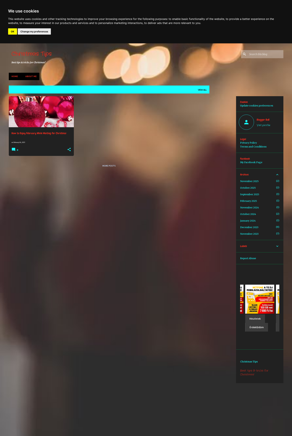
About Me (31, 76)
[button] (69, 149)
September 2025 (249, 194)
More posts (109, 166)
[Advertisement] (252, 119)
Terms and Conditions (253, 146)
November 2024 (249, 207)
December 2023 (249, 227)
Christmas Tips (31, 54)
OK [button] (12, 31)
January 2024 (248, 220)
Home (14, 76)
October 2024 (248, 214)
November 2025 (249, 181)
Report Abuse (248, 258)
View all (202, 90)
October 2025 (248, 187)
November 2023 (249, 233)
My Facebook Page (251, 162)
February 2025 (248, 200)
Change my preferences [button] (34, 31)
